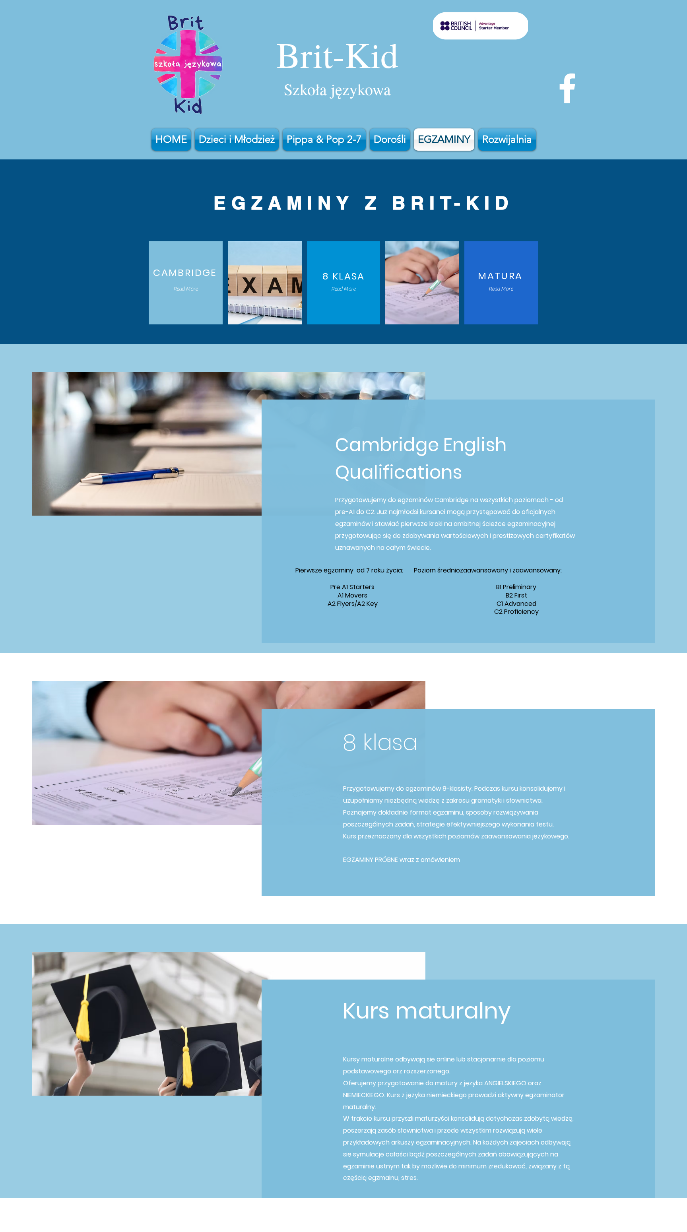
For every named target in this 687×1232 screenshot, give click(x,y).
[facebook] (567, 88)
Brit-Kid (337, 54)
